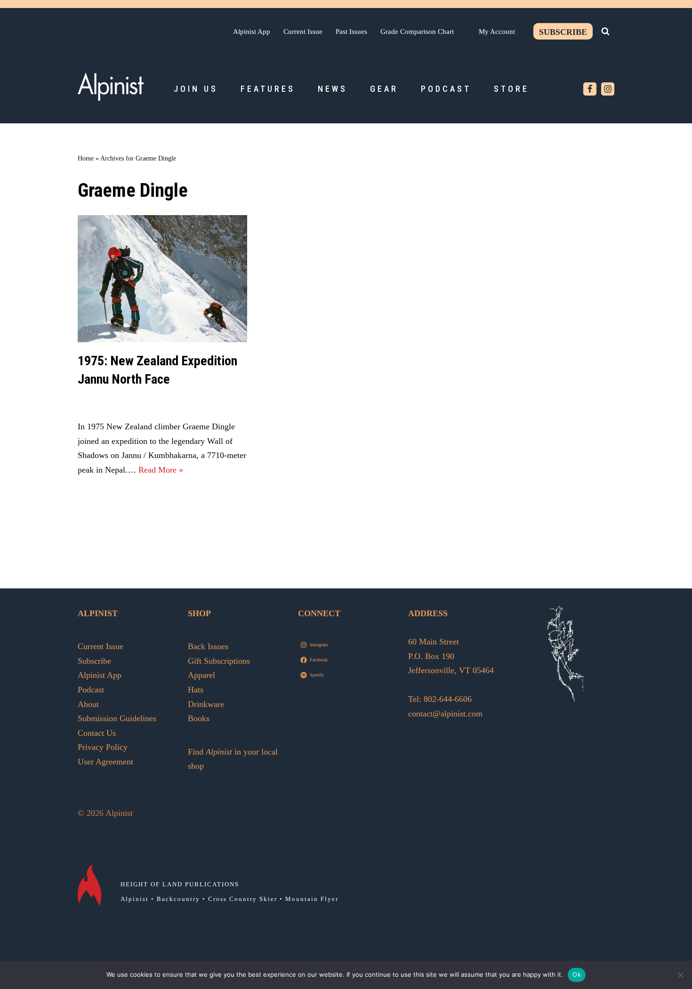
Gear (384, 89)
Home (86, 158)
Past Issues (351, 31)
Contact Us (97, 733)
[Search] (605, 31)
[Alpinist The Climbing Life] (111, 86)
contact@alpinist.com (445, 713)
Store (511, 89)
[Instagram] (607, 89)
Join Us (196, 89)
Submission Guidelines (117, 718)
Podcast (446, 89)
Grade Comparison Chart (417, 31)
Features (268, 89)
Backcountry (178, 898)
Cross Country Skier (242, 898)
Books (198, 718)
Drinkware (206, 704)
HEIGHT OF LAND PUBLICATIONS (180, 884)
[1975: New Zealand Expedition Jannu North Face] (162, 278)
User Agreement (105, 761)
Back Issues (208, 646)
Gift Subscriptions (219, 661)
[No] (680, 975)
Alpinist (135, 898)
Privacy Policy (103, 747)
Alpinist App (251, 31)
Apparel (201, 675)
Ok (576, 974)
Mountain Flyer (311, 898)
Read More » (160, 469)
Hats (195, 689)
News (332, 89)
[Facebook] (589, 89)
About (88, 704)
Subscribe (563, 32)
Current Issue (302, 31)
